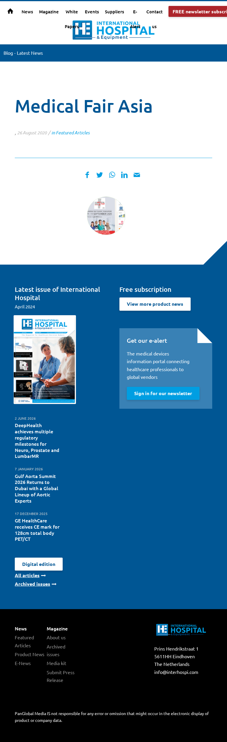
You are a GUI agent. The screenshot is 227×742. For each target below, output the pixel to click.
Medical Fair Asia (84, 106)
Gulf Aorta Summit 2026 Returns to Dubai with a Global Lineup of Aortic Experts (36, 488)
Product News (29, 654)
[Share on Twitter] (99, 175)
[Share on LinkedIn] (124, 175)
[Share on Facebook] (87, 175)
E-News (23, 663)
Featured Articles (73, 133)
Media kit (56, 663)
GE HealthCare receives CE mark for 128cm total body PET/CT (37, 529)
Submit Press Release (60, 676)
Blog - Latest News (23, 53)
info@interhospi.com (176, 672)
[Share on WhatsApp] (112, 175)
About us (56, 637)
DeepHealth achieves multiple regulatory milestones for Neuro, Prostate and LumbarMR (37, 440)
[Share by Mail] (137, 175)
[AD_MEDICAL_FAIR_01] (106, 216)
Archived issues (56, 650)
